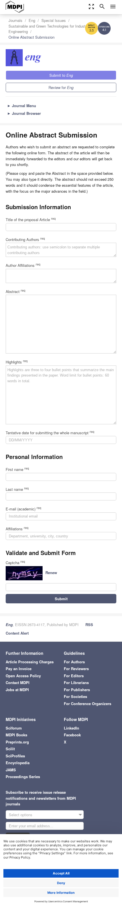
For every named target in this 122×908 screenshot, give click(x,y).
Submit (61, 598)
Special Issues (53, 20)
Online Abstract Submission (31, 37)
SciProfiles (15, 756)
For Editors (74, 675)
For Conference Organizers (87, 703)
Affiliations (17, 528)
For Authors (74, 661)
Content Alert (17, 633)
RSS (89, 624)
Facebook (72, 734)
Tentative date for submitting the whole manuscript (50, 432)
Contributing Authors (25, 239)
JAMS (11, 769)
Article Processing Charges (30, 661)
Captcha (15, 562)
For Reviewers (76, 668)
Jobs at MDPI (17, 689)
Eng (32, 20)
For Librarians (76, 682)
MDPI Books (16, 734)
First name (17, 469)
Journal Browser (24, 113)
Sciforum (14, 728)
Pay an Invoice (18, 668)
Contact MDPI (18, 682)
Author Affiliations (23, 265)
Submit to (61, 75)
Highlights (17, 362)
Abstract (15, 291)
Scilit (10, 748)
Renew (51, 572)
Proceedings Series (23, 776)
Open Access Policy (23, 675)
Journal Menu (21, 105)
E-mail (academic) (23, 509)
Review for (61, 87)
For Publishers (77, 689)
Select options (20, 814)
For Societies (75, 696)
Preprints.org (17, 742)
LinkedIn (71, 728)
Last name (17, 489)
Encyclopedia (18, 762)
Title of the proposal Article (31, 219)
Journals (15, 20)
